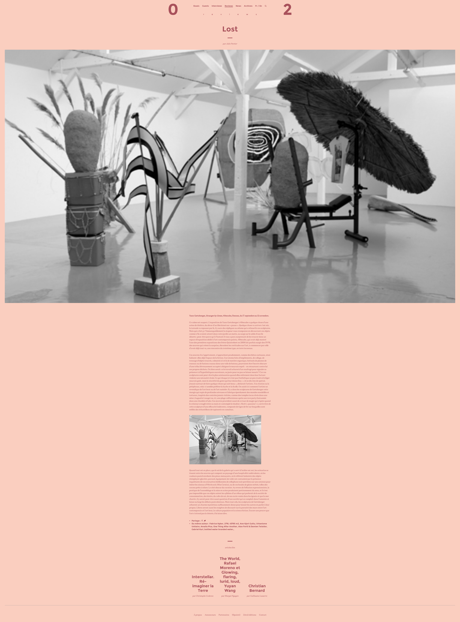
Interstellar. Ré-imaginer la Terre (203, 583)
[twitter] (205, 521)
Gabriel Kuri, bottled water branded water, (213, 529)
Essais (196, 6)
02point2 (236, 615)
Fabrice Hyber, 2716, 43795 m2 (224, 523)
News (238, 6)
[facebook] (202, 521)
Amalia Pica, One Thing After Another (219, 526)
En (260, 6)
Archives (248, 6)
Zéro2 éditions (249, 615)
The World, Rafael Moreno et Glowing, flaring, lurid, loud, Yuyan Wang (230, 574)
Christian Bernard (257, 588)
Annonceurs (210, 615)
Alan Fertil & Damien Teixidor (252, 526)
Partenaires (224, 615)
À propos (198, 615)
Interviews (217, 6)
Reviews (229, 6)
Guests (205, 6)
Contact (262, 615)
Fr (256, 6)
